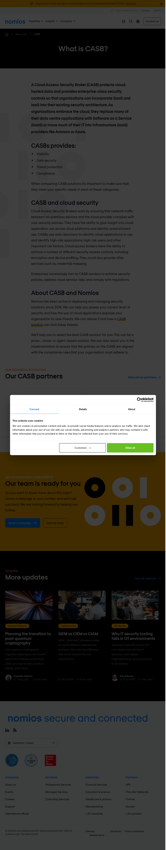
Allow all (130, 447)
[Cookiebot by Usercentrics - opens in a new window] (139, 399)
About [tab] (131, 409)
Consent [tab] (34, 409)
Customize (81, 447)
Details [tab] (83, 409)
